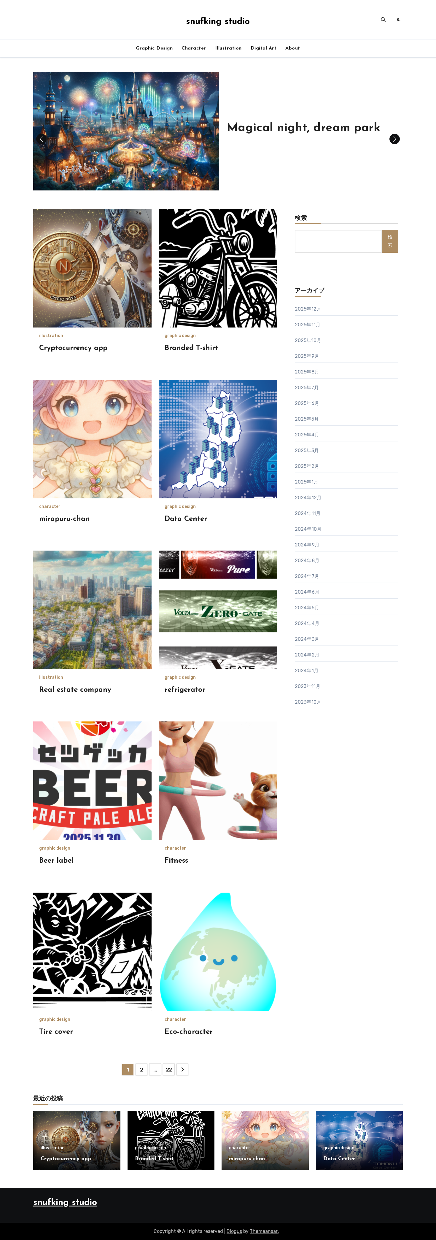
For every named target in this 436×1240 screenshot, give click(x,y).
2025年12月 (308, 309)
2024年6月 (307, 592)
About (292, 48)
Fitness (176, 860)
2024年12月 (308, 497)
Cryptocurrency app (73, 348)
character (50, 507)
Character (194, 48)
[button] (394, 139)
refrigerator (185, 690)
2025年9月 (307, 356)
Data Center (186, 519)
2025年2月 (307, 466)
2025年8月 (307, 372)
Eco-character (189, 1032)
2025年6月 (307, 403)
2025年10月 (308, 340)
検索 (301, 218)
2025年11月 (308, 325)
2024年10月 (308, 529)
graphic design (180, 336)
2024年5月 (307, 608)
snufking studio (218, 21)
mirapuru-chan (64, 519)
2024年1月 (307, 670)
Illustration (228, 48)
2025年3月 (307, 450)
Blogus (234, 1231)
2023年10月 (308, 702)
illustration (51, 336)
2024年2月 (307, 655)
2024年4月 (307, 623)
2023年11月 (308, 686)
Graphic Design (154, 48)
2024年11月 (308, 513)
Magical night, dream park (303, 128)
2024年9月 (307, 545)
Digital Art (264, 48)
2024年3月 (307, 639)
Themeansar (264, 1231)
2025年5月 (307, 419)
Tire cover (56, 1032)
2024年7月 (307, 576)
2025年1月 (306, 482)
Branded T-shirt (191, 348)
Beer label (56, 860)
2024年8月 (307, 560)
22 (169, 1069)
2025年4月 (307, 435)
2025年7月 (307, 387)
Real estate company (75, 690)
